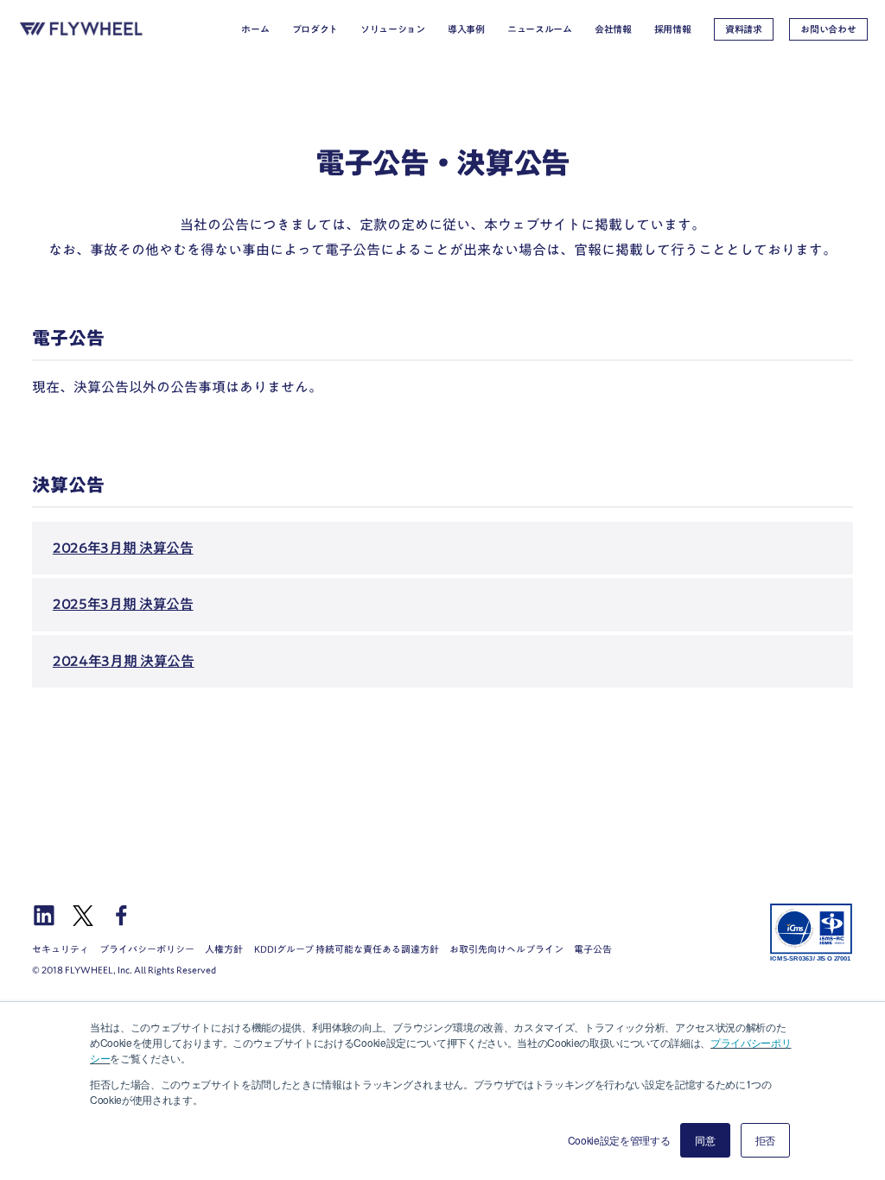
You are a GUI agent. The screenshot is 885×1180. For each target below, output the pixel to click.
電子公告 (593, 949)
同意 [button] (705, 1139)
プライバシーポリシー (146, 949)
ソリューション (392, 29)
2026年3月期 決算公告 (123, 548)
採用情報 (672, 29)
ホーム (255, 29)
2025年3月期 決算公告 (123, 604)
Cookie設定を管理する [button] (619, 1139)
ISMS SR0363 (811, 932)
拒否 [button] (765, 1139)
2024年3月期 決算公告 (123, 661)
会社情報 (613, 29)
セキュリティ (60, 949)
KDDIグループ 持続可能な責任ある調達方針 (346, 949)
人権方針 (224, 949)
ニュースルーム (539, 29)
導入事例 (466, 29)
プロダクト (315, 29)
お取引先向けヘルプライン (506, 949)
